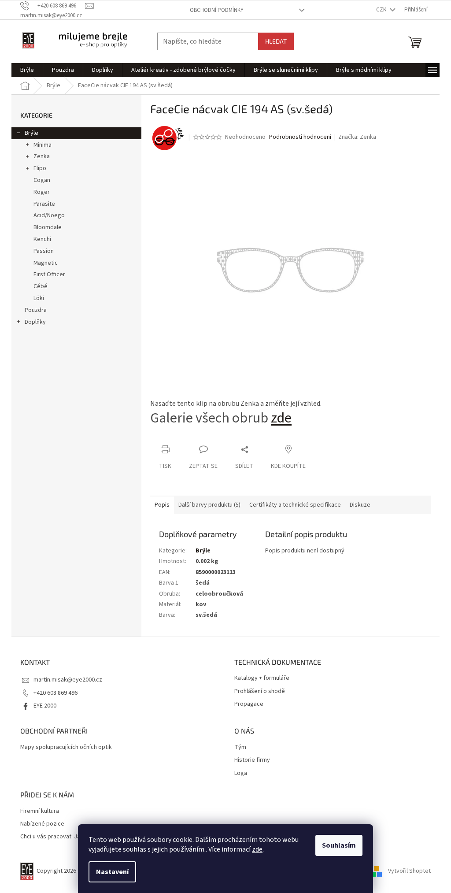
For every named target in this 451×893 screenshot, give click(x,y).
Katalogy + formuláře (261, 678)
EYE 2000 (44, 705)
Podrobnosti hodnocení (300, 137)
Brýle (31, 133)
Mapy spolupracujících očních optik (66, 747)
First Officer (49, 274)
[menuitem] (27, 70)
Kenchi (42, 239)
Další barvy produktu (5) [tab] (209, 504)
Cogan (41, 180)
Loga (240, 773)
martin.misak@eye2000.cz (67, 679)
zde (257, 849)
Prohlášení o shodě (259, 691)
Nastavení (112, 872)
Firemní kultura (39, 811)
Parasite (44, 204)
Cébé (40, 286)
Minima (42, 145)
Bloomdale (47, 227)
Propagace (248, 704)
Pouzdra (36, 310)
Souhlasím (339, 845)
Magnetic (45, 263)
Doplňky (35, 322)
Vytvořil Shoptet (409, 871)
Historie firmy (252, 760)
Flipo (39, 168)
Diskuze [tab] (360, 504)
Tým (240, 747)
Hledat (276, 41)
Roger (41, 192)
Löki (38, 298)
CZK (382, 10)
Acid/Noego (49, 215)
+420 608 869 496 (55, 693)
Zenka (41, 156)
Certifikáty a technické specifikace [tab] (295, 504)
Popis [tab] (162, 504)
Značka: (357, 137)
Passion (43, 251)
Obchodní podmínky (217, 10)
